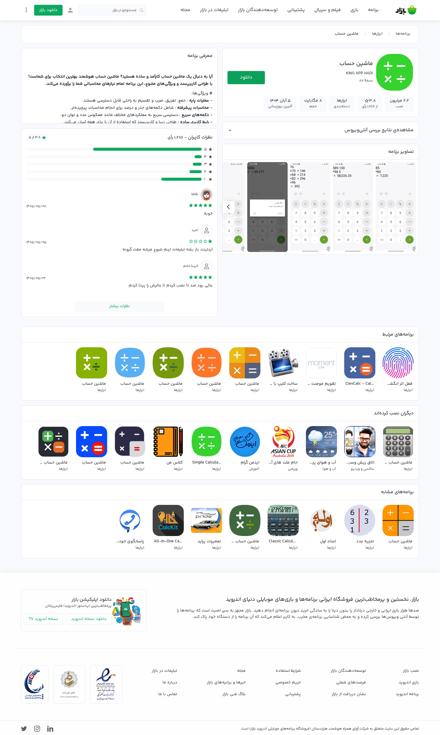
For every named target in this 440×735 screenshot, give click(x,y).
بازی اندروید (409, 682)
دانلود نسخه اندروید (89, 619)
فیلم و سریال (327, 10)
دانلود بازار (48, 10)
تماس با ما (167, 694)
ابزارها (377, 34)
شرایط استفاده (288, 671)
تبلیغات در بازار (214, 10)
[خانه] (406, 10)
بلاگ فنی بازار (234, 694)
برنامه (373, 10)
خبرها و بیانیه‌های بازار (226, 682)
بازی (354, 10)
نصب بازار (411, 671)
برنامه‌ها (403, 34)
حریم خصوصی (288, 682)
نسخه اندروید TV (43, 619)
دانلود (246, 77)
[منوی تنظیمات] (26, 9)
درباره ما (170, 682)
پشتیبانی (296, 10)
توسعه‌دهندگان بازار (258, 10)
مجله (185, 10)
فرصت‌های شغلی (351, 682)
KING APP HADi (359, 73)
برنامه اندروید (407, 694)
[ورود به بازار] (70, 10)
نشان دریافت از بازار (349, 694)
